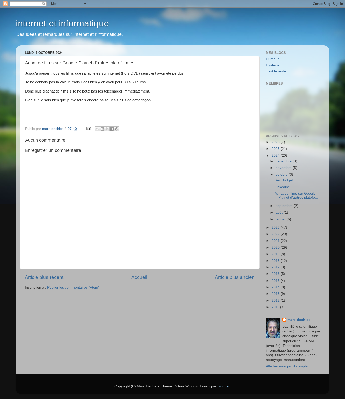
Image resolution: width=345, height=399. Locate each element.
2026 (276, 142)
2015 (276, 281)
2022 (276, 234)
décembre (284, 161)
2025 (276, 149)
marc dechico (299, 320)
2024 (276, 155)
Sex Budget (284, 180)
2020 (276, 247)
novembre (284, 168)
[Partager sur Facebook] (111, 128)
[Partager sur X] (107, 128)
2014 (276, 287)
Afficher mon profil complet (287, 366)
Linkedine (282, 187)
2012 (276, 300)
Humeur (272, 59)
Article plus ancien (235, 277)
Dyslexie (272, 65)
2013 (276, 294)
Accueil (139, 277)
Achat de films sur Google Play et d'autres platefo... (296, 195)
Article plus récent (44, 277)
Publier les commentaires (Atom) (73, 287)
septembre (285, 206)
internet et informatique (62, 23)
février (281, 219)
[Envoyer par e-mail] (97, 128)
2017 (276, 267)
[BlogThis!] (102, 128)
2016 (276, 274)
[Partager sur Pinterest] (116, 128)
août (280, 212)
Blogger (223, 386)
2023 (276, 227)
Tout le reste (276, 71)
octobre (282, 174)
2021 (276, 241)
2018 (276, 261)
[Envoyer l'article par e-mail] (88, 129)
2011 (276, 307)
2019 (276, 254)
